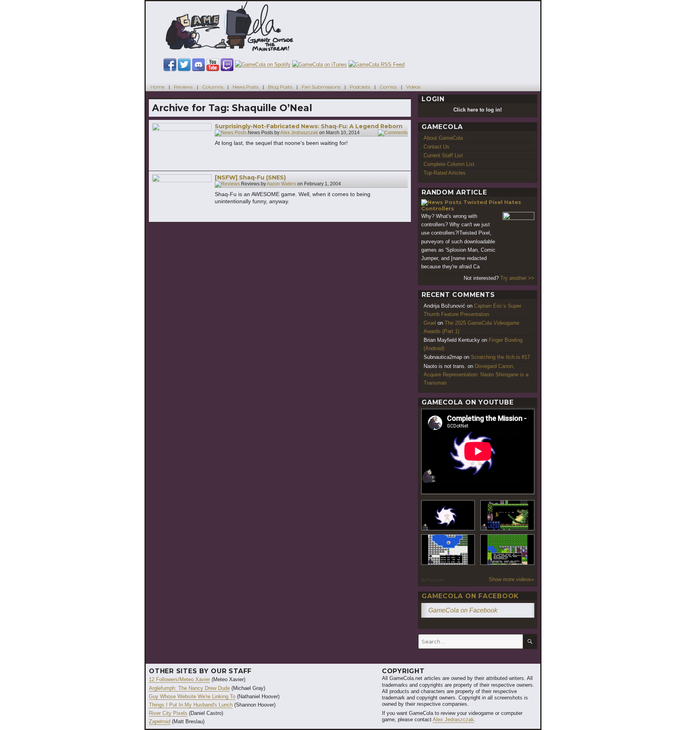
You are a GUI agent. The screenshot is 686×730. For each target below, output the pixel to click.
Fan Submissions (321, 87)
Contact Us (436, 147)
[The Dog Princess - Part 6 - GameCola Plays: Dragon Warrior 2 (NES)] (507, 549)
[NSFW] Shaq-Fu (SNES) (250, 177)
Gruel (430, 323)
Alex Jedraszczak (299, 133)
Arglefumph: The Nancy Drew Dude (189, 688)
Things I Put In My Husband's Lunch (191, 705)
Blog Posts (280, 87)
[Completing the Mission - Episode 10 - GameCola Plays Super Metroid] (448, 515)
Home (157, 87)
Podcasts (360, 87)
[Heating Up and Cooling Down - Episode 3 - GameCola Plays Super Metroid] (507, 515)
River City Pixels (168, 713)
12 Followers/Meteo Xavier (179, 679)
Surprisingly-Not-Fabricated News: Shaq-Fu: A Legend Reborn (309, 126)
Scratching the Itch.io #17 (500, 357)
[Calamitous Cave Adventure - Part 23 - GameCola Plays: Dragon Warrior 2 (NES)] (448, 549)
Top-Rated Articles (445, 173)
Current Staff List (443, 155)
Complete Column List (449, 164)
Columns (212, 87)
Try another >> (517, 278)
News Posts (245, 87)
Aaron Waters (281, 184)
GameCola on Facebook (470, 596)
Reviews (183, 87)
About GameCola (443, 138)
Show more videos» (511, 579)
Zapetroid (159, 721)
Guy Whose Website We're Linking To (192, 696)
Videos (413, 87)
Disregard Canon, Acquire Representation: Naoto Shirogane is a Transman (476, 374)
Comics (388, 87)
